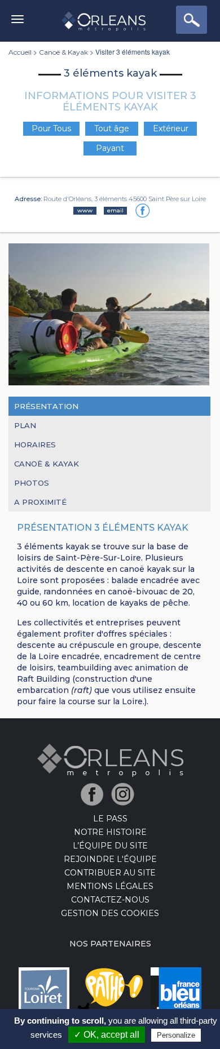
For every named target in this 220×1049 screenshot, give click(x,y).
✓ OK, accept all (106, 1034)
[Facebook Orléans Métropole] (95, 794)
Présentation (46, 406)
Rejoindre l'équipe (110, 859)
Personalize (176, 1035)
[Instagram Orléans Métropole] (125, 794)
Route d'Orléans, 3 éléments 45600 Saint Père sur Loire (124, 199)
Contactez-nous (110, 900)
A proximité (40, 501)
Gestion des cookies (110, 913)
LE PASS (110, 819)
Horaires (35, 444)
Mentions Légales (110, 886)
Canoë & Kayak (63, 52)
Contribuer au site (110, 873)
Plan (25, 425)
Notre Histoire (110, 832)
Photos (31, 482)
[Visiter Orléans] (110, 760)
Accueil (20, 52)
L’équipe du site (110, 846)
